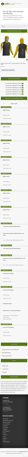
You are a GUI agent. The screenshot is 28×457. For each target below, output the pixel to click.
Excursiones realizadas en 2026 (14, 83)
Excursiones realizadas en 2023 (14, 89)
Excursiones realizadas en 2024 (14, 87)
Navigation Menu (13, 3)
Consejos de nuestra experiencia (8, 401)
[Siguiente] (24, 103)
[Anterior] (3, 103)
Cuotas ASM (5, 369)
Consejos (4, 372)
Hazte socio (5, 366)
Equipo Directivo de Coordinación (10, 349)
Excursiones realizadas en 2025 (14, 85)
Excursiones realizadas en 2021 (14, 94)
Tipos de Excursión (7, 355)
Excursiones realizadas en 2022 (14, 91)
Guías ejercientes (6, 352)
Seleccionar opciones (8, 70)
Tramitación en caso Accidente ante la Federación (7, 409)
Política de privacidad (10, 453)
